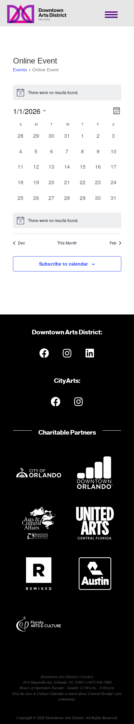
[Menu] (111, 14)
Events (20, 69)
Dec (21, 242)
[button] (44, 353)
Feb (113, 242)
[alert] (67, 220)
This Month (67, 242)
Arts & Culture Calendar (44, 693)
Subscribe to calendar (63, 264)
